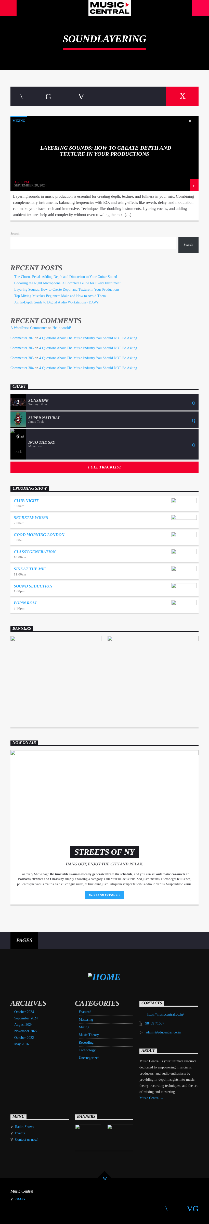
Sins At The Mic (30, 569)
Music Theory (89, 1035)
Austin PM (21, 182)
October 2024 (24, 1012)
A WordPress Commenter (28, 328)
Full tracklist (104, 467)
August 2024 (23, 1025)
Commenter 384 (22, 368)
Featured (85, 1012)
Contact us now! (26, 1139)
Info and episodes (104, 895)
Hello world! (62, 328)
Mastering (86, 1019)
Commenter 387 (22, 338)
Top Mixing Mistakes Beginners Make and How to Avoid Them (60, 296)
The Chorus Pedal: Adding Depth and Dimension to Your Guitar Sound (65, 277)
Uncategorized (89, 1058)
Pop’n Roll (25, 603)
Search (15, 234)
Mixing (18, 121)
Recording (86, 1042)
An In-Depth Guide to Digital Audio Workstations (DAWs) (56, 302)
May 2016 (21, 1044)
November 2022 (25, 1031)
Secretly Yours (31, 517)
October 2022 (24, 1038)
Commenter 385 (22, 358)
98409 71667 (154, 1023)
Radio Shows (24, 1127)
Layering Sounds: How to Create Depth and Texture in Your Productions (105, 151)
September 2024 (26, 1018)
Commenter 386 (22, 348)
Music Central (150, 1098)
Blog (20, 1199)
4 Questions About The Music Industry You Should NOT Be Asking (88, 338)
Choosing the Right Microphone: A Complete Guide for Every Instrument (67, 283)
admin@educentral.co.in (163, 1032)
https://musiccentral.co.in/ (165, 1014)
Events (20, 1133)
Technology (87, 1050)
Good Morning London (39, 535)
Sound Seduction (33, 586)
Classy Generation (35, 552)
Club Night (26, 501)
